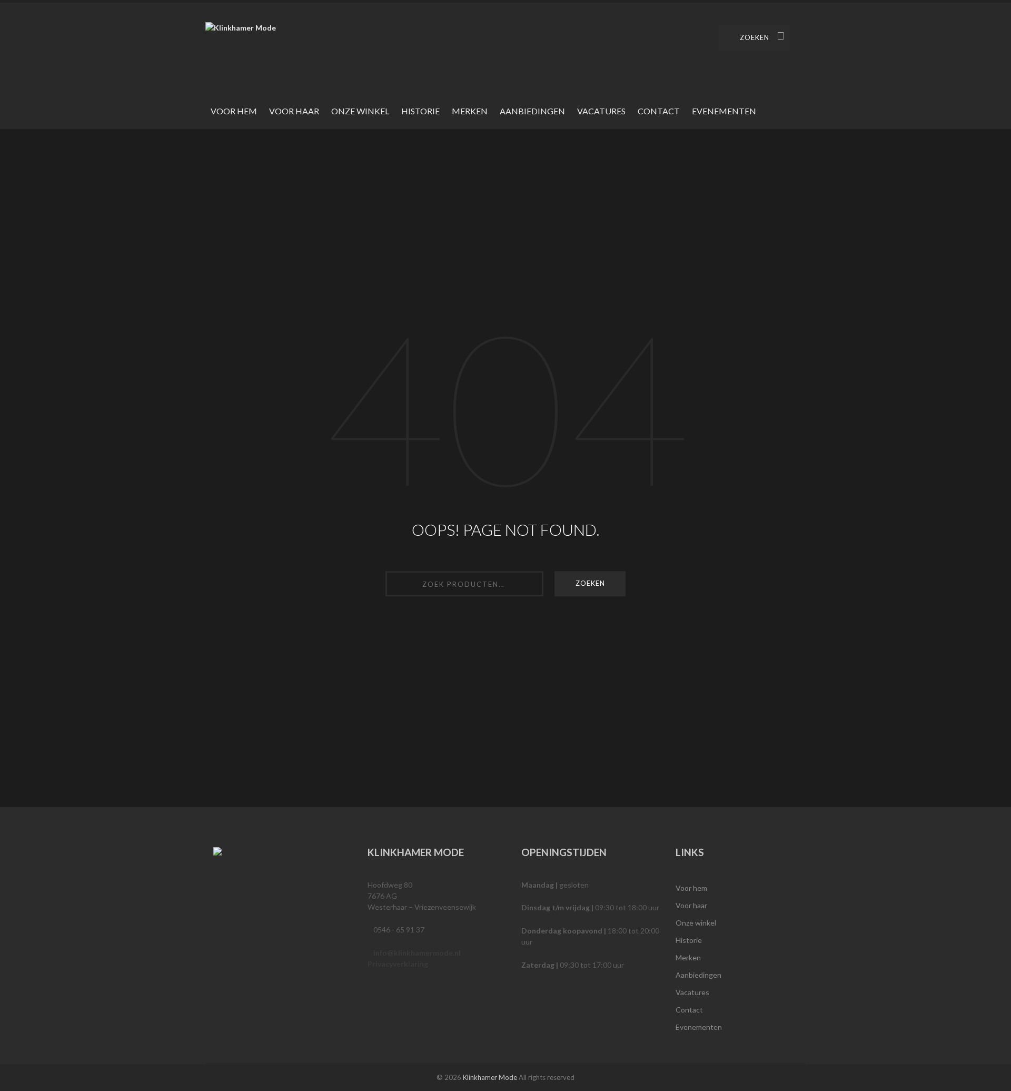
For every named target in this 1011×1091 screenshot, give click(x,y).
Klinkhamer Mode (490, 1077)
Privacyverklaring (398, 963)
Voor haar (294, 111)
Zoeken (754, 37)
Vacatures (601, 111)
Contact (659, 111)
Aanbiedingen (532, 111)
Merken (470, 111)
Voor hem (234, 111)
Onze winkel (360, 111)
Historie (420, 111)
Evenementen (724, 111)
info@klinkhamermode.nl (417, 952)
